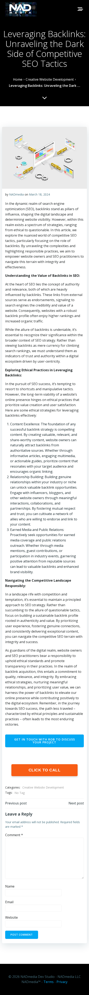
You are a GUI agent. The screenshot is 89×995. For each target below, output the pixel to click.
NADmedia (16, 194)
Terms (48, 982)
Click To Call (45, 770)
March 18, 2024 (39, 194)
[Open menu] (80, 9)
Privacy (62, 982)
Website (11, 917)
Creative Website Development (43, 787)
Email (9, 902)
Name (9, 886)
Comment (14, 835)
